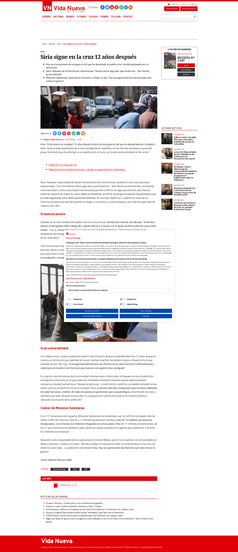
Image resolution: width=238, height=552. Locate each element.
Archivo (186, 74)
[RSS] (83, 133)
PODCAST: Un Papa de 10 (62, 165)
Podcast (128, 16)
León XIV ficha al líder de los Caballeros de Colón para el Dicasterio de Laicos (185, 155)
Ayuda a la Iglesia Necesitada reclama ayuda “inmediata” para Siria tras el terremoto (85, 512)
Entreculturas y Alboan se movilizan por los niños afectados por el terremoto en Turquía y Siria (90, 509)
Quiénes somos (61, 547)
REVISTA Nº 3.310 (68, 485)
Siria (75, 469)
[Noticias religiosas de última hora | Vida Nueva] (63, 7)
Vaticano (58, 16)
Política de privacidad (113, 547)
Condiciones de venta (95, 547)
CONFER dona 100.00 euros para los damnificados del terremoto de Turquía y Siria (84, 515)
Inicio (44, 43)
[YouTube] (64, 133)
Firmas (104, 16)
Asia (59, 43)
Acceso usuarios (188, 8)
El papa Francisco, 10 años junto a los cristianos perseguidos (74, 503)
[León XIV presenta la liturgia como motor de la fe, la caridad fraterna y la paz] (167, 204)
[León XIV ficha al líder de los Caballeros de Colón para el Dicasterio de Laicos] (167, 153)
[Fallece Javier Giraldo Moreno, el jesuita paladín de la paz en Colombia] (167, 138)
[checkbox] (68, 299)
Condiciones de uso (77, 547)
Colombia (175, 4)
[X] (59, 133)
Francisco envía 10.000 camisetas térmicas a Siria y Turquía (73, 506)
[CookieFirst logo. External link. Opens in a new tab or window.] (71, 234)
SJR (85, 469)
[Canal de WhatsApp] (121, 7)
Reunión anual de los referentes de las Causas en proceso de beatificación (185, 191)
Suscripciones (171, 8)
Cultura (116, 16)
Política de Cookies (131, 547)
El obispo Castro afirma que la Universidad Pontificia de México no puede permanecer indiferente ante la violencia (185, 173)
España (46, 16)
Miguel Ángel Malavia (53, 139)
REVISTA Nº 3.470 (185, 59)
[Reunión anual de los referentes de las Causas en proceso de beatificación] (167, 189)
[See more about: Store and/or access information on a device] (168, 290)
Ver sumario (186, 69)
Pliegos (93, 16)
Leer (186, 65)
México (194, 4)
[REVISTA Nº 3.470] (170, 60)
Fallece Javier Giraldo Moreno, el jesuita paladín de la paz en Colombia (185, 140)
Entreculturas (59, 469)
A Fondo (81, 16)
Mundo (70, 16)
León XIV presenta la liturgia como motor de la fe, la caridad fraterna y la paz (184, 206)
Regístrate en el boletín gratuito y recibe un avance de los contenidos (87, 169)
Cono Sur (184, 4)
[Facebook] (55, 133)
